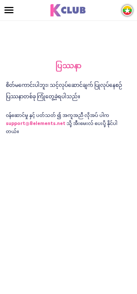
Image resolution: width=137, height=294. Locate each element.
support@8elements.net (35, 123)
